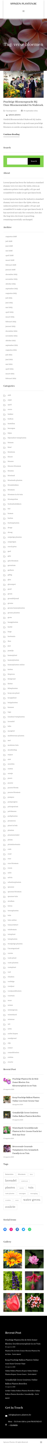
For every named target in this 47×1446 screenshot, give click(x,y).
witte (10, 1029)
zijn (9, 1043)
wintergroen (12, 1010)
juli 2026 (9, 241)
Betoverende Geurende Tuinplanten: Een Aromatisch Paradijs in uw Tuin (25, 1150)
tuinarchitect (13, 925)
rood (9, 854)
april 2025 (9, 312)
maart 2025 (10, 317)
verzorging (34, 1194)
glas (9, 580)
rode (9, 849)
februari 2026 (11, 265)
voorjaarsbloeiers (14, 991)
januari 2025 (10, 326)
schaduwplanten (14, 882)
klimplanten (13, 688)
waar (10, 1000)
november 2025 (11, 279)
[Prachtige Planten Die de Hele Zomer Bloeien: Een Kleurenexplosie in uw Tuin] (7, 1081)
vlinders (11, 977)
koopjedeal (12, 698)
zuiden (10, 1057)
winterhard (12, 1015)
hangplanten (13, 622)
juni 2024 (9, 359)
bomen (10, 513)
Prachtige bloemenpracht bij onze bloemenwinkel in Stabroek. (23, 103)
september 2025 (12, 289)
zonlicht (10, 1207)
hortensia (11, 636)
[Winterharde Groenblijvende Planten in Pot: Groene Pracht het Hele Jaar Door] (7, 1130)
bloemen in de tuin (15, 494)
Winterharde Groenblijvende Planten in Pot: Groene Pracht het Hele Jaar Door (27, 1131)
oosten (10, 769)
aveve (10, 409)
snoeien (22, 1188)
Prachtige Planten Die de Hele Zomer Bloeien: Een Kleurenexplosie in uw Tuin (25, 1082)
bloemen (11, 490)
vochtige (11, 981)
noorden (11, 764)
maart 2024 (10, 374)
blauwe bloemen (14, 466)
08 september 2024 (31, 111)
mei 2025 (9, 307)
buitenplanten (13, 523)
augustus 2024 (11, 350)
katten (10, 669)
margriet (11, 731)
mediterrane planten (16, 736)
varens (10, 953)
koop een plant (14, 693)
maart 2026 (10, 260)
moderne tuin (13, 745)
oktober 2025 (11, 284)
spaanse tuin (13, 896)
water (17, 1200)
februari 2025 (11, 322)
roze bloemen (13, 863)
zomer (10, 1048)
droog (10, 532)
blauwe (11, 461)
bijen (10, 433)
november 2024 (11, 336)
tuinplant (11, 934)
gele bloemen (13, 561)
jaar (9, 646)
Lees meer (16, 1354)
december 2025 (11, 274)
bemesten (9, 1174)
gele (9, 556)
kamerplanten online (16, 665)
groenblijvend (13, 598)
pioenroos (12, 821)
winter (10, 1005)
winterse (11, 1019)
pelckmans (12, 811)
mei (9, 740)
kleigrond (12, 679)
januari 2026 (10, 270)
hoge (10, 632)
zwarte (10, 1062)
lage (9, 712)
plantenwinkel (13, 835)
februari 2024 (11, 378)
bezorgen (11, 428)
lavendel (11, 721)
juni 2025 (9, 303)
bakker (10, 414)
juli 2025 (9, 298)
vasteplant (12, 967)
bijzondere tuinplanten (17, 438)
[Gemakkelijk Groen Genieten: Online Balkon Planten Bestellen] (7, 1115)
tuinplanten (12, 939)
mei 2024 (9, 364)
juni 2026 (9, 246)
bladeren (11, 452)
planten (11, 830)
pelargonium (13, 807)
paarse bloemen (14, 792)
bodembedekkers (14, 504)
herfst (10, 627)
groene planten (14, 613)
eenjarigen (12, 542)
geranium (12, 565)
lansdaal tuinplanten (16, 717)
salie (9, 873)
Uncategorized (11, 111)
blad (9, 447)
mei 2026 (9, 251)
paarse (10, 783)
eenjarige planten (15, 537)
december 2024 (11, 331)
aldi (9, 395)
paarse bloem (13, 788)
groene (10, 603)
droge (10, 528)
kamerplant (12, 655)
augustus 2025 (11, 293)
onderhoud (24, 1181)
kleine (10, 684)
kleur (31, 1174)
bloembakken (13, 485)
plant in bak (12, 825)
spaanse (11, 887)
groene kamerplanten (16, 608)
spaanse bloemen (14, 892)
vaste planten (13, 963)
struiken (11, 901)
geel (9, 551)
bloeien (11, 471)
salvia (10, 877)
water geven (31, 1200)
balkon (10, 419)
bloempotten (13, 499)
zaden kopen (13, 1034)
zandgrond (12, 1038)
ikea (9, 641)
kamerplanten (13, 660)
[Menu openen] (23, 11)
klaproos (11, 674)
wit (9, 1024)
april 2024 (9, 369)
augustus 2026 (11, 236)
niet (9, 759)
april (10, 405)
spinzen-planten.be (23, 3)
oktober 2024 (11, 341)
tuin (9, 915)
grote (10, 617)
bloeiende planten (15, 480)
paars (10, 778)
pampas (11, 797)
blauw (10, 457)
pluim (10, 840)
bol (9, 509)
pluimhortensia (14, 844)
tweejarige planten (15, 944)
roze (9, 859)
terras (10, 906)
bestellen (11, 424)
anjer (10, 400)
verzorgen (22, 1194)
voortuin (11, 996)
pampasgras (12, 802)
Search (34, 161)
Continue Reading (11, 134)
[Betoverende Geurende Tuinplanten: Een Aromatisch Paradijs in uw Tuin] (7, 1149)
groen (10, 594)
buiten (10, 518)
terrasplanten (13, 911)
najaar (10, 755)
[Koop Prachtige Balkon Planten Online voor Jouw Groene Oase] (7, 1100)
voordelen (8, 1200)
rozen (10, 868)
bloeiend (11, 476)
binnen (10, 442)
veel (9, 972)
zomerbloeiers (13, 1052)
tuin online (12, 920)
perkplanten (13, 816)
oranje (10, 773)
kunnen (11, 707)
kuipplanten (13, 703)
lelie (9, 726)
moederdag (12, 750)
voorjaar (11, 986)
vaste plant (12, 958)
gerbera (11, 570)
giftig (10, 575)
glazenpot (12, 584)
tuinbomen (12, 930)
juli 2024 (9, 355)
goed (10, 589)
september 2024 (12, 345)
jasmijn (11, 651)
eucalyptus (12, 547)
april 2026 (9, 255)
